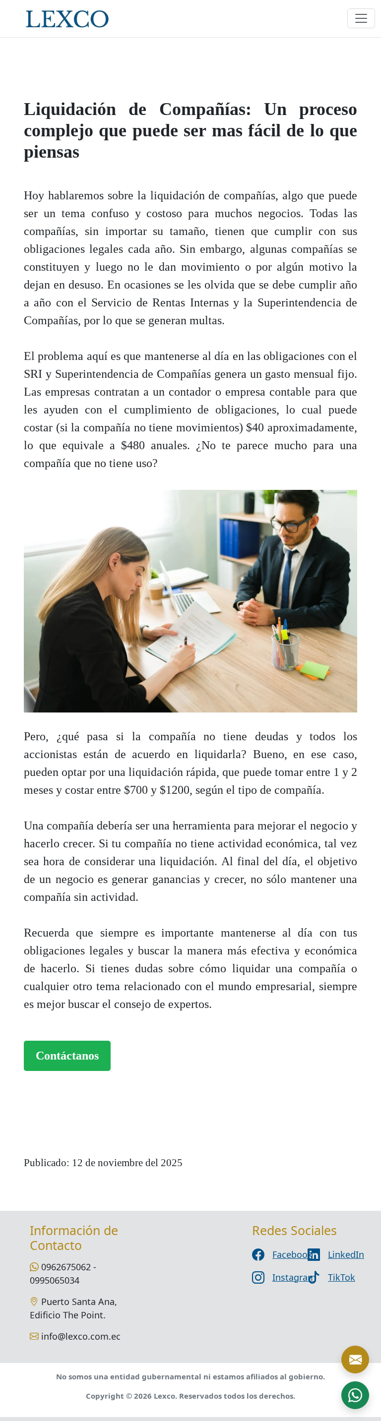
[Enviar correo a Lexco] (355, 1359)
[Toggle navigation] (361, 18)
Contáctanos (67, 1055)
